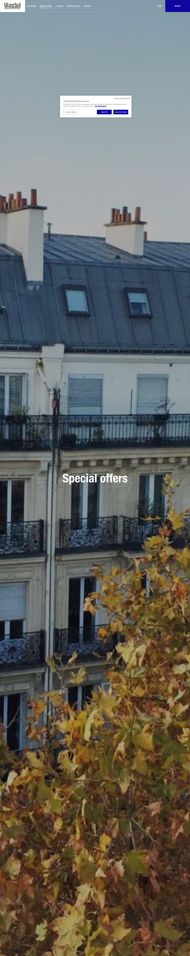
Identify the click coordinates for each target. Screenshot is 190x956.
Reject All (104, 112)
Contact (87, 6)
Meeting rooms (73, 6)
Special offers (46, 6)
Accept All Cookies (121, 112)
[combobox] (159, 6)
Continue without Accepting (122, 98)
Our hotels (31, 6)
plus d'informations (100, 106)
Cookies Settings (70, 112)
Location (59, 6)
